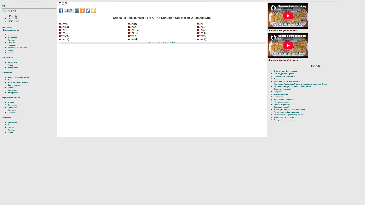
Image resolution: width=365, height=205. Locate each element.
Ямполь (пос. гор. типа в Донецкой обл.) (289, 110)
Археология (12, 35)
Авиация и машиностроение (19, 77)
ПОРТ (131, 33)
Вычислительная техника (18, 82)
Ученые (11, 127)
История (11, 102)
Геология (11, 43)
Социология (12, 107)
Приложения (13, 68)
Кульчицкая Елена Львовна (284, 117)
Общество (7, 117)
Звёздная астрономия (282, 104)
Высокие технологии (16, 80)
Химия (10, 53)
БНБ (3, 6)
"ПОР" (10, 21)
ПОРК (200, 27)
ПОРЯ (200, 39)
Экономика (12, 110)
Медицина (12, 45)
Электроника (13, 93)
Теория (10, 65)
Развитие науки (14, 125)
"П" (9, 16)
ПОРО (131, 30)
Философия (12, 113)
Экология (11, 130)
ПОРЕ (200, 23)
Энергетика (12, 90)
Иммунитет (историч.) (282, 89)
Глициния (278, 92)
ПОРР (200, 30)
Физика (11, 50)
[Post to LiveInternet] (66, 10)
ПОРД (131, 23)
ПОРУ (200, 33)
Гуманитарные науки (11, 98)
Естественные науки (11, 30)
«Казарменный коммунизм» (284, 76)
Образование (13, 122)
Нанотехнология (14, 85)
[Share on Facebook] (61, 10)
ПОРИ (131, 27)
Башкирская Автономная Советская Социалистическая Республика (300, 84)
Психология (12, 105)
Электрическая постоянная (284, 120)
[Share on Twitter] (88, 10)
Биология (11, 40)
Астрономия (12, 37)
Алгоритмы (12, 62)
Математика (8, 58)
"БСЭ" (4, 11)
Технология (7, 72)
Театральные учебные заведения (286, 112)
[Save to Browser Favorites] (93, 10)
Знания (10, 133)
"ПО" (10, 19)
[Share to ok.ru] (82, 10)
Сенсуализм (278, 97)
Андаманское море (281, 94)
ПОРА (62, 23)
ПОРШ (62, 39)
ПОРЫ (131, 39)
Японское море (279, 79)
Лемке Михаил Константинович (286, 71)
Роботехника (12, 88)
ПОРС (62, 33)
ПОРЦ (200, 36)
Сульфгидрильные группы (284, 74)
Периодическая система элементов (287, 81)
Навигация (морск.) (281, 107)
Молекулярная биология (17, 48)
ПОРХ (131, 36)
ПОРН (62, 30)
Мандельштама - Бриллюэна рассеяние (289, 115)
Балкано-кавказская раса (284, 99)
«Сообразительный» (281, 102)
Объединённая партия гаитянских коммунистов (292, 87)
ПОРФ (62, 36)
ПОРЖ (62, 27)
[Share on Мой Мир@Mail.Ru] (77, 10)
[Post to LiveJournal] (71, 10)
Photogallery (7, 27)
